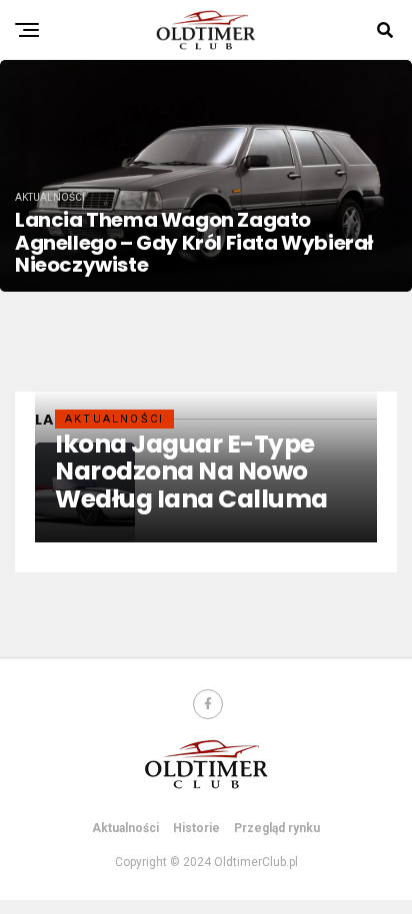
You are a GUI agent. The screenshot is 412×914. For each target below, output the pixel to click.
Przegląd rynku (277, 828)
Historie (196, 828)
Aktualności (125, 828)
